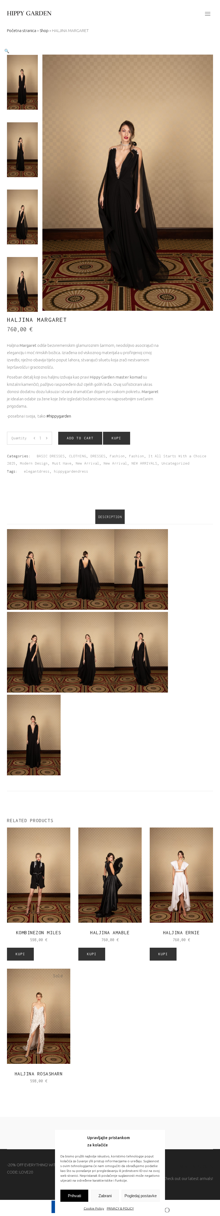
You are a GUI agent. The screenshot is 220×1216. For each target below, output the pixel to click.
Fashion (117, 456)
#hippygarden (58, 416)
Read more (28, 1081)
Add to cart (80, 438)
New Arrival (87, 463)
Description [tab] (110, 517)
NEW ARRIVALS (144, 463)
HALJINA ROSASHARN (39, 1073)
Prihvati (74, 1195)
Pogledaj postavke (140, 1195)
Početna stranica (21, 30)
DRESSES (97, 456)
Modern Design (34, 463)
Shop (44, 30)
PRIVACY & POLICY (120, 1208)
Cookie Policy (94, 1208)
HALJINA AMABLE (110, 932)
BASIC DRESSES (51, 456)
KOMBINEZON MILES (38, 932)
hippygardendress (71, 471)
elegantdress (37, 471)
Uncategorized (175, 463)
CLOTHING (77, 456)
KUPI (116, 438)
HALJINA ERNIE (181, 932)
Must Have (61, 463)
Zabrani (105, 1195)
